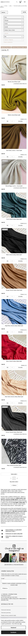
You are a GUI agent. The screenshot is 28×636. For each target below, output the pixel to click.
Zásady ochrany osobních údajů (8, 615)
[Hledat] (16, 1)
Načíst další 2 (14, 474)
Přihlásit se (4, 588)
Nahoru (14, 485)
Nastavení (13, 627)
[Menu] (24, 1)
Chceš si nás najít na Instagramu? (14, 550)
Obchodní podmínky (6, 612)
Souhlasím (13, 632)
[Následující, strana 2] (14, 478)
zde (21, 624)
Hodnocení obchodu (6, 610)
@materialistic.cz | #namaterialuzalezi (14, 564)
